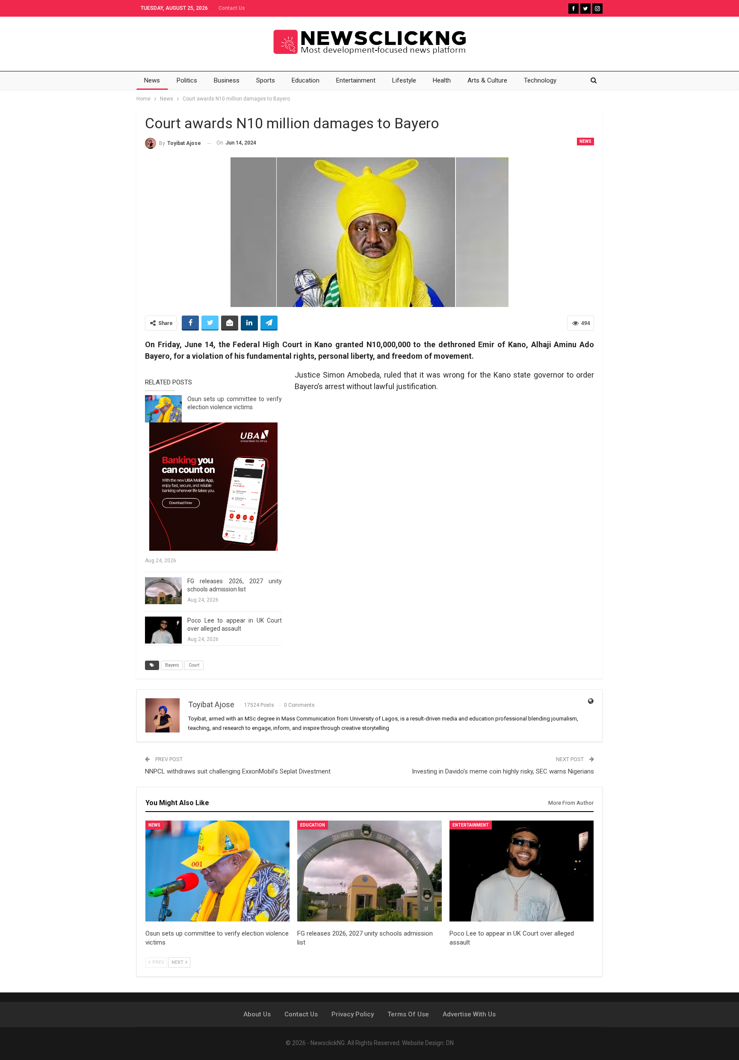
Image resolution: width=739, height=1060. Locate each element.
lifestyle (404, 80)
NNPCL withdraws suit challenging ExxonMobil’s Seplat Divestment (238, 771)
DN (450, 1042)
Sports (265, 80)
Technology (540, 80)
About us (257, 1014)
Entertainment (355, 80)
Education (305, 80)
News (152, 80)
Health (442, 80)
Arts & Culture (487, 80)
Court (194, 665)
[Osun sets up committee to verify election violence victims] (163, 408)
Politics (187, 80)
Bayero (172, 665)
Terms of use (408, 1014)
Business (226, 80)
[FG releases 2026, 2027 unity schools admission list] (163, 591)
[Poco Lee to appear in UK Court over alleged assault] (163, 630)
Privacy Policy (352, 1014)
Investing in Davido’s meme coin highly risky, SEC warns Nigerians (503, 771)
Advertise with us (469, 1014)
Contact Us (232, 8)
